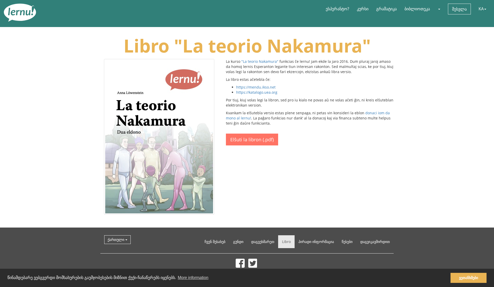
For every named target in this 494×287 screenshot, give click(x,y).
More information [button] (193, 277)
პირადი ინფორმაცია (316, 241)
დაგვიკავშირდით (375, 241)
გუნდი (238, 241)
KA (481, 9)
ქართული (116, 239)
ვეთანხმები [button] (468, 278)
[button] (439, 9)
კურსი (362, 9)
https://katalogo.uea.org (256, 92)
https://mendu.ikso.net (256, 87)
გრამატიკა (386, 9)
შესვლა (459, 9)
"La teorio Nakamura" (259, 61)
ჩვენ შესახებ (215, 241)
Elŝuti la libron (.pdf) (252, 139)
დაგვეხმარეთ (262, 241)
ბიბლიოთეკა (417, 9)
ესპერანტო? (337, 9)
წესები (347, 241)
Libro (286, 241)
